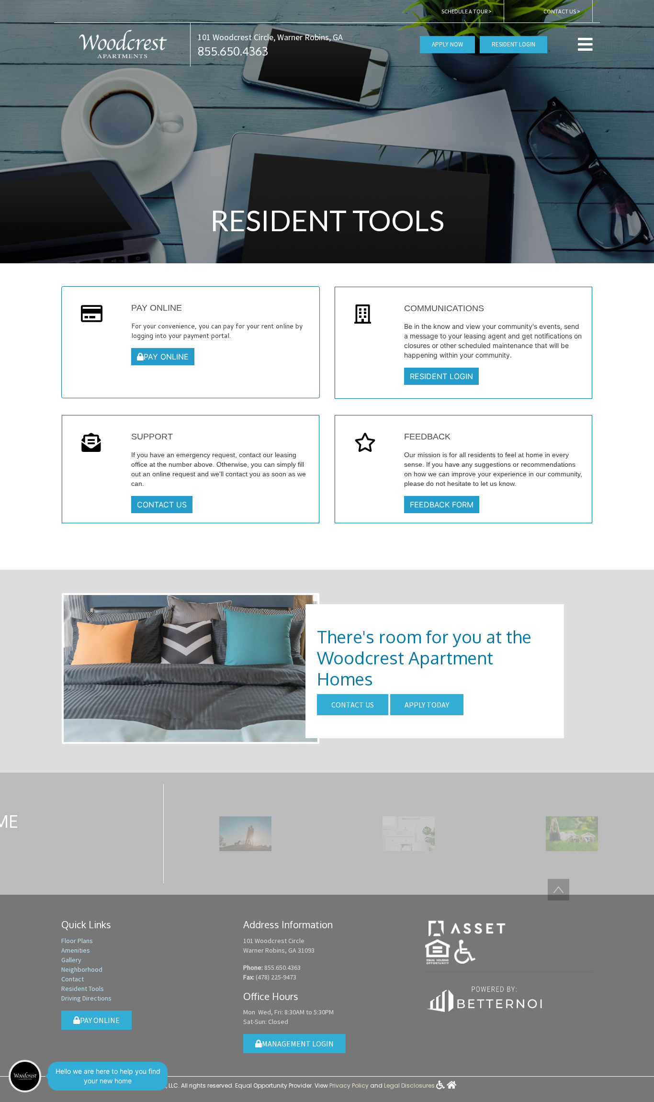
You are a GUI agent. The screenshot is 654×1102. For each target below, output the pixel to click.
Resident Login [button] (513, 45)
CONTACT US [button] (162, 504)
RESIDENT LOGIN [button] (441, 376)
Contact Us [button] (352, 704)
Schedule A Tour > (466, 11)
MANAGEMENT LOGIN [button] (298, 1043)
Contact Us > (561, 11)
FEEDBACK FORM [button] (442, 504)
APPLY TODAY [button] (427, 704)
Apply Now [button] (447, 45)
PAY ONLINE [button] (166, 356)
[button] (122, 44)
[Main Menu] (25, 1076)
